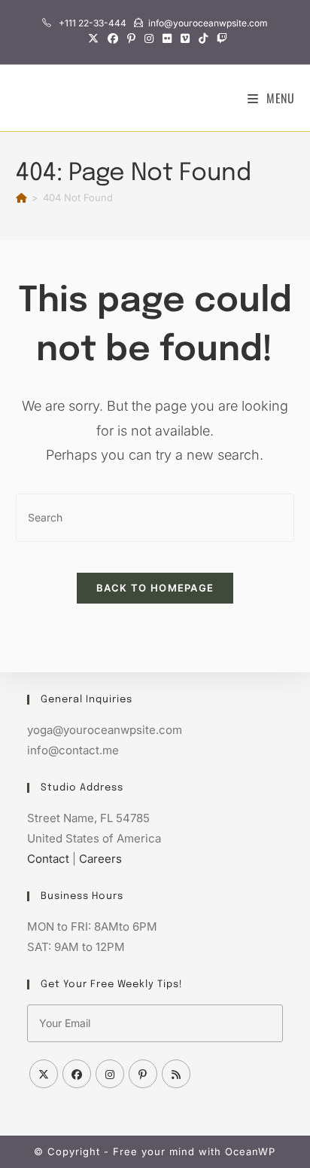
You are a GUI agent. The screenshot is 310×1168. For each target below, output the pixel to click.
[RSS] (176, 1073)
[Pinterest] (143, 1073)
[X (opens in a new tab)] (93, 38)
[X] (43, 1073)
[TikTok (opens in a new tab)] (203, 38)
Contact (48, 859)
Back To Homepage (155, 588)
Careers (100, 859)
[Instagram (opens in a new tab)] (149, 38)
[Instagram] (110, 1073)
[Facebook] (76, 1073)
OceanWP (250, 1151)
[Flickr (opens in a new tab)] (167, 38)
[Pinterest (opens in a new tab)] (131, 38)
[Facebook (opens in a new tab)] (113, 38)
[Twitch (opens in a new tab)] (219, 38)
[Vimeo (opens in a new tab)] (185, 38)
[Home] (21, 197)
